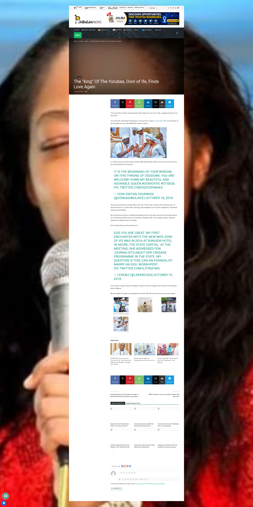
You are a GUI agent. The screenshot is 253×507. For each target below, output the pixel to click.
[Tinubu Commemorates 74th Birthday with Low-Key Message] (168, 414)
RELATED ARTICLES (118, 403)
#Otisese (168, 183)
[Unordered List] (133, 479)
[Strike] (127, 479)
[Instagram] (173, 8)
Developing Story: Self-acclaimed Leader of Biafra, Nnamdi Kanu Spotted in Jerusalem (124, 395)
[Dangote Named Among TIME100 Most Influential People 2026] (145, 414)
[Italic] (122, 479)
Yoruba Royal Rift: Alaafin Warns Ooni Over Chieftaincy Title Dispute (167, 360)
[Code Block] (139, 479)
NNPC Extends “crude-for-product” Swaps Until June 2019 (164, 395)
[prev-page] (111, 451)
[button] (177, 33)
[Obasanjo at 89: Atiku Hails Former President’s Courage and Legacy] (168, 436)
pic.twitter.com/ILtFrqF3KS (137, 268)
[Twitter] (176, 8)
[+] (147, 479)
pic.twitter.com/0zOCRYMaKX (138, 187)
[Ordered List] (130, 479)
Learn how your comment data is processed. (150, 483)
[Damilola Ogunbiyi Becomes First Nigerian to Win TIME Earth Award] (121, 436)
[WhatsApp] (168, 8)
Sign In (84, 35)
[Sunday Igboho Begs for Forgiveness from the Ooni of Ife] (144, 349)
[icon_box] (153, 8)
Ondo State (159, 121)
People (81, 41)
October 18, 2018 (159, 198)
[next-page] (115, 451)
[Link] (141, 479)
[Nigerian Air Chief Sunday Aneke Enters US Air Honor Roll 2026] (121, 414)
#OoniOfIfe (151, 183)
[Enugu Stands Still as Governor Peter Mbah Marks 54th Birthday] (145, 436)
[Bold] (119, 479)
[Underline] (125, 479)
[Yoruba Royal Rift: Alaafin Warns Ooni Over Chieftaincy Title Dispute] (168, 349)
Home (75, 41)
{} (144, 479)
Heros (86, 41)
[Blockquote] (136, 479)
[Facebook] (171, 8)
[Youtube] (178, 8)
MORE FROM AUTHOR (133, 403)
